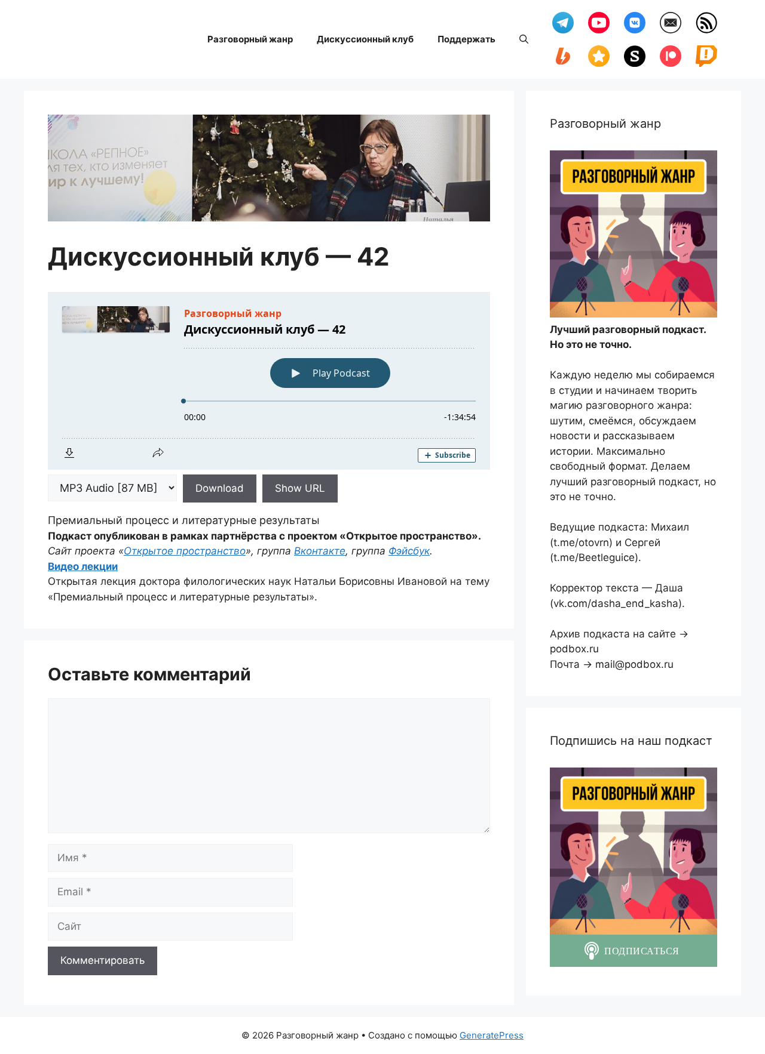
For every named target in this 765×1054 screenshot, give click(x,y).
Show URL (300, 488)
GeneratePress (492, 1035)
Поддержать (466, 39)
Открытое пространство (185, 551)
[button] (523, 39)
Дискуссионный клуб (365, 39)
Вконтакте (319, 551)
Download (219, 488)
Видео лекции (83, 566)
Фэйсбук (409, 551)
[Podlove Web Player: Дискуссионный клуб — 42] (269, 381)
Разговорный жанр (250, 39)
